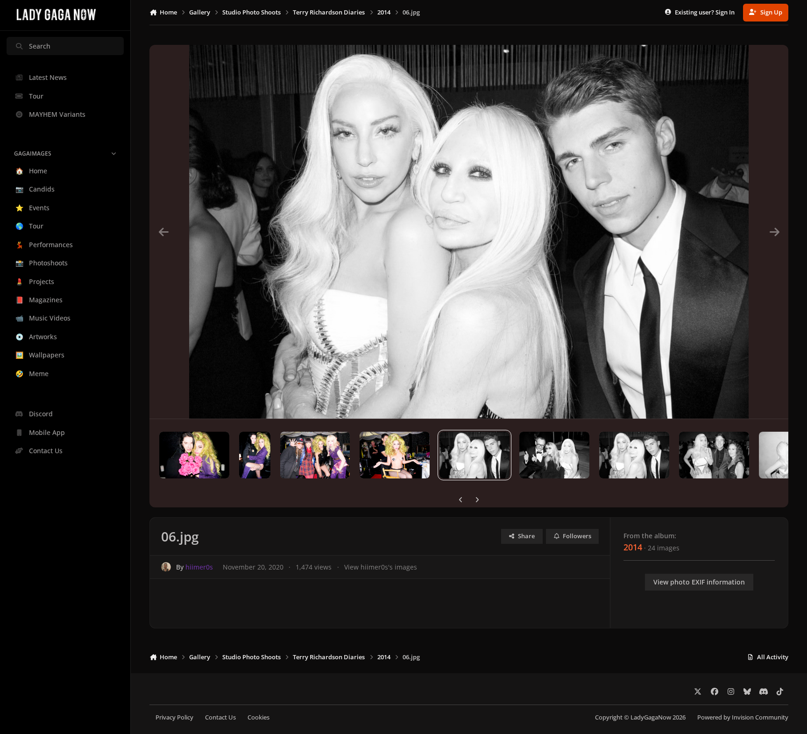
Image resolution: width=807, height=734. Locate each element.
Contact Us (220, 717)
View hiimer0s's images (380, 567)
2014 (632, 547)
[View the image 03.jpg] (714, 455)
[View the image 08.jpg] (315, 455)
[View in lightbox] (469, 232)
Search (39, 46)
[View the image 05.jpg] (554, 455)
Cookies (258, 717)
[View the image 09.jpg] (254, 455)
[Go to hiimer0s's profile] (166, 567)
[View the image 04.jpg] (634, 455)
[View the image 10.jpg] (194, 455)
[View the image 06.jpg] (474, 455)
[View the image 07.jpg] (395, 455)
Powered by (742, 717)
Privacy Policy (174, 717)
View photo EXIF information (699, 581)
